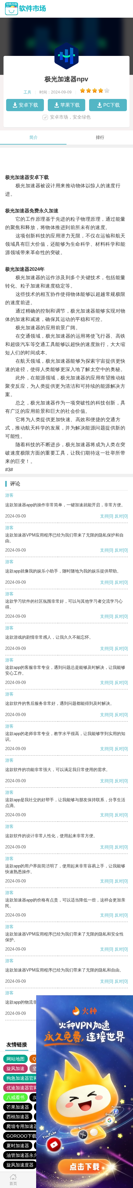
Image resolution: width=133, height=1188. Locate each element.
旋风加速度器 (20, 1164)
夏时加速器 (17, 1145)
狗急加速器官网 (22, 1078)
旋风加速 (15, 1068)
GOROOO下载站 (23, 1136)
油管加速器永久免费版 (29, 1155)
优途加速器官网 (22, 1087)
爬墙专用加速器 (22, 1126)
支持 (104, 516)
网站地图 (15, 1058)
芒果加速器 (17, 1107)
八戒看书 (15, 1097)
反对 (119, 516)
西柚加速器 (17, 1116)
